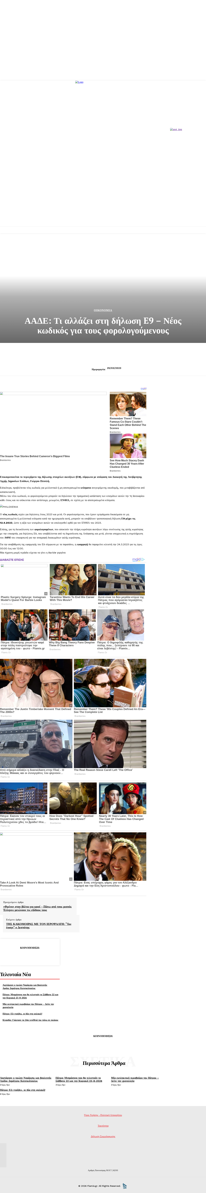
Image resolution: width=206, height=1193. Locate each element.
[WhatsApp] (41, 956)
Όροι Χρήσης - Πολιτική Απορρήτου (103, 1115)
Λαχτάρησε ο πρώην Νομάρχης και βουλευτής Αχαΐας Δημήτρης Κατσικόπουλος (25, 986)
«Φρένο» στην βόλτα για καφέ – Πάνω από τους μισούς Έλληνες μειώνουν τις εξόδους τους (37, 908)
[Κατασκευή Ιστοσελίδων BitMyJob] (124, 1186)
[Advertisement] (103, 202)
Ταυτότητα (103, 1125)
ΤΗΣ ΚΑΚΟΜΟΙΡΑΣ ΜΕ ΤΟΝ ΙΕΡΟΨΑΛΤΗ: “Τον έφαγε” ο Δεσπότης (38, 925)
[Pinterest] (29, 956)
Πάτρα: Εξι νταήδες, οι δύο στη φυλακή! (22, 1013)
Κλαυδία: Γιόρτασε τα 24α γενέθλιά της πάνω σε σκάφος (30, 1019)
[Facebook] (6, 956)
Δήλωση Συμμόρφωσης (103, 1136)
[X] (18, 956)
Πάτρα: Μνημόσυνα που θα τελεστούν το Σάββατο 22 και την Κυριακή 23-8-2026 (79, 1079)
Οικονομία (103, 310)
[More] (53, 956)
